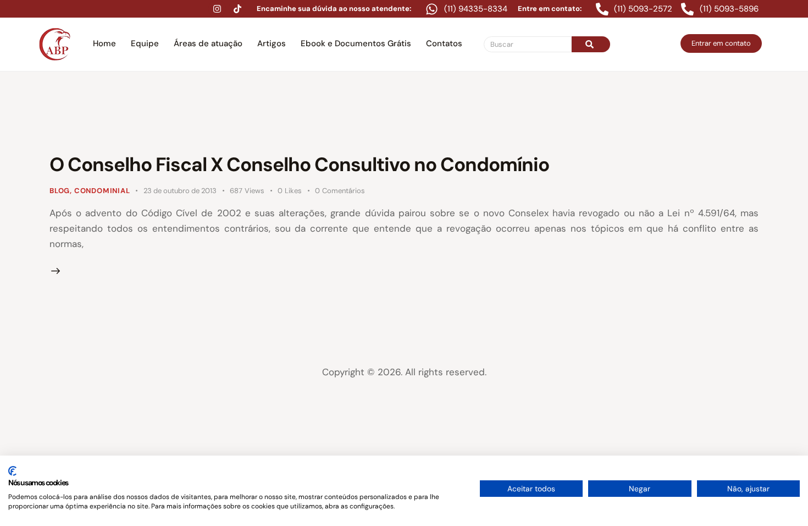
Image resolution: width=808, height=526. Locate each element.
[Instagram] (217, 9)
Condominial (102, 190)
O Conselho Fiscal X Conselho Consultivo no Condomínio (299, 164)
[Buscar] (591, 44)
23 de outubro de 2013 (180, 190)
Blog (59, 190)
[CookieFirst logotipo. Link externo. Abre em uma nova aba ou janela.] (12, 471)
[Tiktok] (237, 9)
